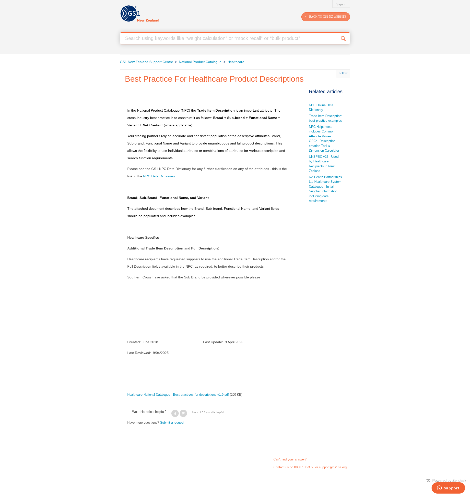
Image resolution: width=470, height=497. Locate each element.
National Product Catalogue (200, 62)
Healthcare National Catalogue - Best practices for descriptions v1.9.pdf (178, 394)
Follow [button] (343, 73)
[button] (175, 413)
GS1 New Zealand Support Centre (146, 62)
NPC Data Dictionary (159, 176)
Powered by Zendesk (449, 480)
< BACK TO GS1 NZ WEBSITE (325, 16)
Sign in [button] (341, 4)
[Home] (139, 13)
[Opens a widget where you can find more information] (448, 488)
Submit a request (172, 422)
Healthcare (235, 62)
